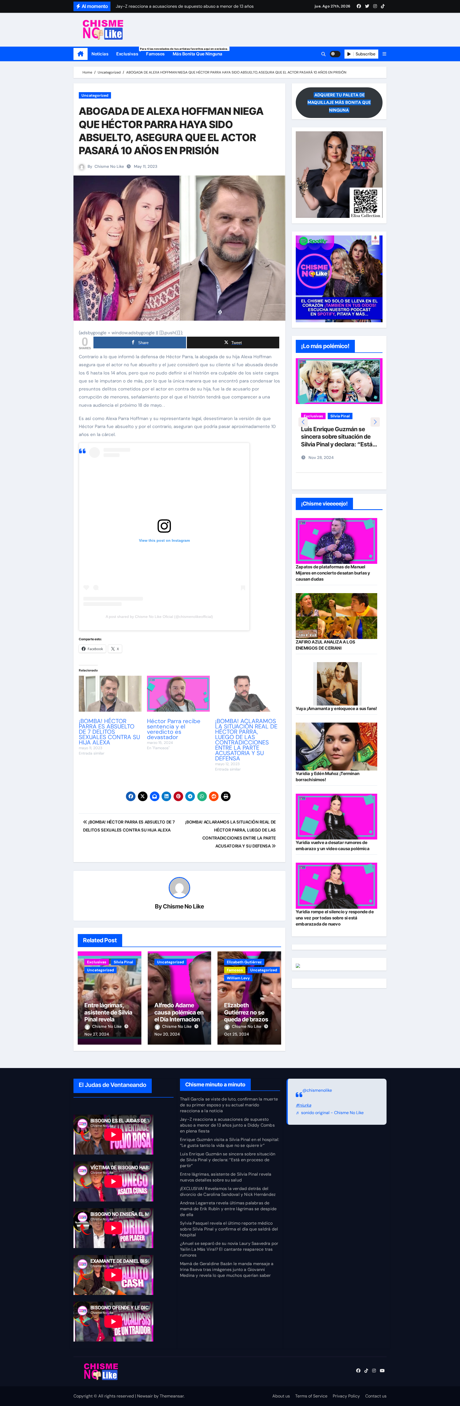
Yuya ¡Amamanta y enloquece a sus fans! (336, 708)
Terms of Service (311, 1396)
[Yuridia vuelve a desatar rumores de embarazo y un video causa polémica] (336, 816)
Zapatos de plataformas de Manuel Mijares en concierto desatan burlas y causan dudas (333, 573)
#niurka (303, 1105)
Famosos (155, 53)
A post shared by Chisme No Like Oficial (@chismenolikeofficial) (159, 616)
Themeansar (172, 1396)
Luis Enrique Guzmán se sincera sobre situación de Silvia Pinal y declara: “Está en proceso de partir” (227, 1159)
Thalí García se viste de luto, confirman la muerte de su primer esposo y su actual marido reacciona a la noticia (229, 1105)
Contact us (376, 1396)
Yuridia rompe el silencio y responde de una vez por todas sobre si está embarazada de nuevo (335, 918)
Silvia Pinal (123, 962)
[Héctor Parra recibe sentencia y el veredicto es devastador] (178, 694)
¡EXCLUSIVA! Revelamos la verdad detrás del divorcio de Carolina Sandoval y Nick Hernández (228, 1191)
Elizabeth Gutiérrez (244, 962)
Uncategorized (94, 95)
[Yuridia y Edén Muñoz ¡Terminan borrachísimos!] (336, 747)
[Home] (80, 54)
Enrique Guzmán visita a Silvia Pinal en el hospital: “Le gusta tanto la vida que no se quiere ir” (229, 1142)
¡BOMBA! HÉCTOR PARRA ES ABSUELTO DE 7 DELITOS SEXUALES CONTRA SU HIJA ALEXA (109, 731)
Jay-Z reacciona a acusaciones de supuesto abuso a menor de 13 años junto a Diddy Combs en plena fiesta (227, 1125)
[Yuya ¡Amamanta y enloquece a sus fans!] (336, 683)
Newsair (145, 1396)
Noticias (100, 53)
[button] (384, 53)
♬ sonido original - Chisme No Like (330, 1113)
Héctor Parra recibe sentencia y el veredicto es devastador (173, 729)
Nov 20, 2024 (167, 1034)
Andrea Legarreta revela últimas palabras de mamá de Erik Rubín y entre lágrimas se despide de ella (228, 1208)
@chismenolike (317, 1090)
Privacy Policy (346, 1396)
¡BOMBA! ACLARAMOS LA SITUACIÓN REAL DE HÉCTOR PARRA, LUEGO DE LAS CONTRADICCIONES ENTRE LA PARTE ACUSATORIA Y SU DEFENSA (246, 739)
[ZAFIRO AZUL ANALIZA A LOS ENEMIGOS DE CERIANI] (336, 616)
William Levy (238, 978)
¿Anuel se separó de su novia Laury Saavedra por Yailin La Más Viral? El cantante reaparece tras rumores (229, 1249)
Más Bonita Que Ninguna (198, 53)
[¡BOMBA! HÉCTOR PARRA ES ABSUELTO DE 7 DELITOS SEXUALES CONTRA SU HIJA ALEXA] (110, 694)
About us (281, 1396)
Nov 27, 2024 (96, 1034)
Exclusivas (129, 51)
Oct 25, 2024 (236, 1034)
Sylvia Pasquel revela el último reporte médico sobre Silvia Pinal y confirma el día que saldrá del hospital (229, 1229)
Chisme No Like (109, 166)
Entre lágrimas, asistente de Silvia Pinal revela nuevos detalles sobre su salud (108, 1019)
